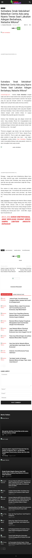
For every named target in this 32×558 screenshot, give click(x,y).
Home (2, 5)
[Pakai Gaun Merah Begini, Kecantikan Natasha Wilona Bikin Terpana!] (5, 337)
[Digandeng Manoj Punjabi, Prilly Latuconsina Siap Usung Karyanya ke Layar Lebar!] (4, 508)
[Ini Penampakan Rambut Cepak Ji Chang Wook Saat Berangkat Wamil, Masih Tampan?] (4, 543)
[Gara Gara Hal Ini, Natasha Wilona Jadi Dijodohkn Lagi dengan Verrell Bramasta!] (5, 345)
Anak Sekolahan (21, 139)
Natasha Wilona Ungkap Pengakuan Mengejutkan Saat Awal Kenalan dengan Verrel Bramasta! (19, 322)
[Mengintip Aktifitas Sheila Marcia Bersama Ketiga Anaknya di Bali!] (16, 426)
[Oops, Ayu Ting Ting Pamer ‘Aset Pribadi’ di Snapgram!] (4, 515)
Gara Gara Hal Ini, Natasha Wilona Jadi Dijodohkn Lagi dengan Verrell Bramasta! (19, 345)
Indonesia (7, 5)
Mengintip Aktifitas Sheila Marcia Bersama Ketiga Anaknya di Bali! (15, 432)
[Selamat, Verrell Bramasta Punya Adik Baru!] (5, 352)
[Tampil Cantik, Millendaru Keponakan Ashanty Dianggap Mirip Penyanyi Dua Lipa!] (4, 537)
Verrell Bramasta (26, 250)
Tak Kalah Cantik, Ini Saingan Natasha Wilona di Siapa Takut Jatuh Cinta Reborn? (20, 360)
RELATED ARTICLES (6, 294)
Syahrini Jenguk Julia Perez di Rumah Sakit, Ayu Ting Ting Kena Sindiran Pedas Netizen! (8, 270)
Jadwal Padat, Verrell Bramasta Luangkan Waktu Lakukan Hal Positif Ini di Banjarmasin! (20, 300)
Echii (3, 434)
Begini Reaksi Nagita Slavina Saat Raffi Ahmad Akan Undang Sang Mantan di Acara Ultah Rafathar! (15, 473)
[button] (30, 2)
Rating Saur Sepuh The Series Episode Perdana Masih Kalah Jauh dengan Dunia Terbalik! (19, 522)
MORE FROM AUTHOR (18, 294)
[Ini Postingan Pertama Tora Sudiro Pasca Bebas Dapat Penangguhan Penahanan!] (4, 530)
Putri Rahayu (5, 455)
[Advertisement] (16, 66)
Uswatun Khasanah (6, 24)
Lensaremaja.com (5, 94)
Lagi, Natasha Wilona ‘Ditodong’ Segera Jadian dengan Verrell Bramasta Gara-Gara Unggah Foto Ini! (20, 330)
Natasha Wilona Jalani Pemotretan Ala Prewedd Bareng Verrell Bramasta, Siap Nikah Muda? (19, 307)
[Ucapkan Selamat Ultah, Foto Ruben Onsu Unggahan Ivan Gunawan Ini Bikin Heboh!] (4, 492)
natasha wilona (17, 250)
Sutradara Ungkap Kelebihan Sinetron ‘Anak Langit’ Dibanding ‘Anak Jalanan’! (24, 270)
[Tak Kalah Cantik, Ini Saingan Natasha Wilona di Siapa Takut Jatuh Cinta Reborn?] (5, 360)
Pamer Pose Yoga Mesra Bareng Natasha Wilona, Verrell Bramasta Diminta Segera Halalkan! (19, 315)
